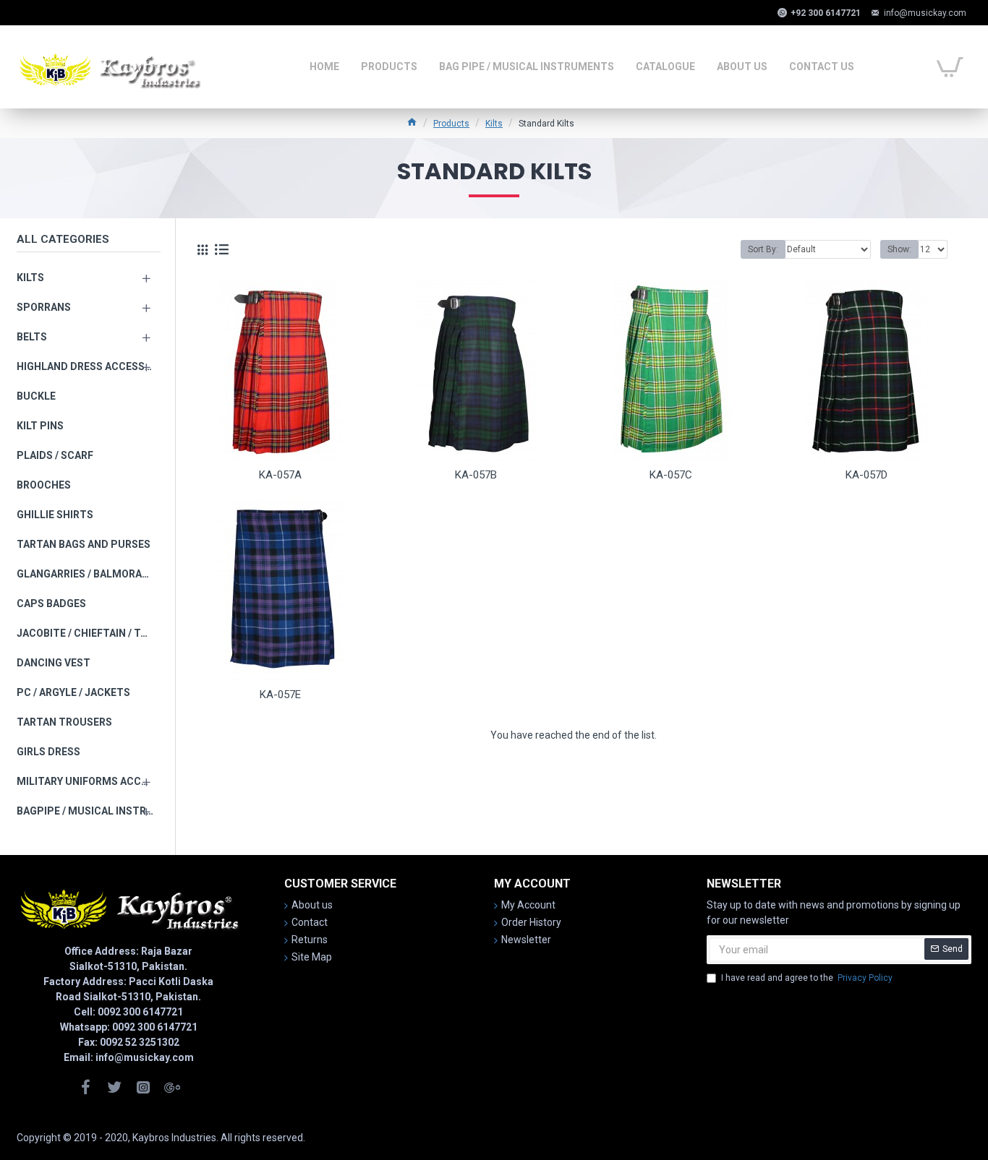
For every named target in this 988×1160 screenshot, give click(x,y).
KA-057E (280, 694)
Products (451, 124)
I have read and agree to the (807, 978)
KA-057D (866, 474)
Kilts (494, 124)
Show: (899, 249)
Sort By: (763, 249)
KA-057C (671, 474)
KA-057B (476, 474)
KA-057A (280, 474)
